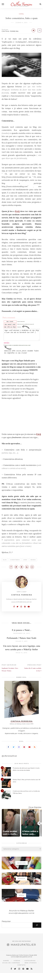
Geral (21, 14)
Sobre (6, 960)
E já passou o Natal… (21, 630)
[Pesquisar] (37, 925)
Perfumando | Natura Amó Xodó (21, 638)
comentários (15, 560)
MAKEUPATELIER (23, 944)
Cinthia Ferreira (10, 31)
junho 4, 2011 (22, 22)
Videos (17, 960)
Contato (21, 965)
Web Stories (31, 963)
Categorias (30, 960)
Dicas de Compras (11, 963)
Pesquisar (6, 921)
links (25, 560)
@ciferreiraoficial (9, 756)
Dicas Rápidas (35, 807)
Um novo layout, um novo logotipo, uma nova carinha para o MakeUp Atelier (21, 648)
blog (5, 560)
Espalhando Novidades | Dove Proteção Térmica (10, 669)
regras (33, 560)
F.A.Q (17, 211)
